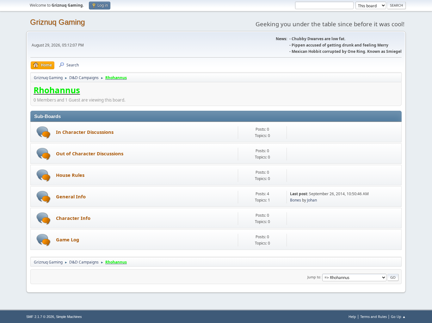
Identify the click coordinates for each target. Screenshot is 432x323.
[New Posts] (43, 132)
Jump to (313, 277)
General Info (71, 196)
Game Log (67, 239)
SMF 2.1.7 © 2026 (40, 317)
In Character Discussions (85, 132)
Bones (295, 200)
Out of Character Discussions (89, 153)
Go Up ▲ (398, 316)
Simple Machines (69, 317)
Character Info (73, 218)
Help (352, 316)
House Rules (70, 175)
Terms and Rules (373, 316)
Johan (312, 200)
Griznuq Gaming (57, 22)
